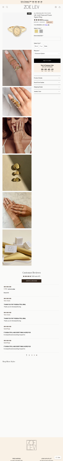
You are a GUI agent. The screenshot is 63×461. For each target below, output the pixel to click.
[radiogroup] (47, 31)
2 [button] (29, 355)
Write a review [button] (31, 281)
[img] (7, 286)
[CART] (59, 7)
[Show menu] (3, 7)
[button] (38, 20)
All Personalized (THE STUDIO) (42, 13)
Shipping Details (38, 87)
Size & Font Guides (39, 82)
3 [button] (31, 355)
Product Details (38, 78)
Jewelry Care (37, 91)
